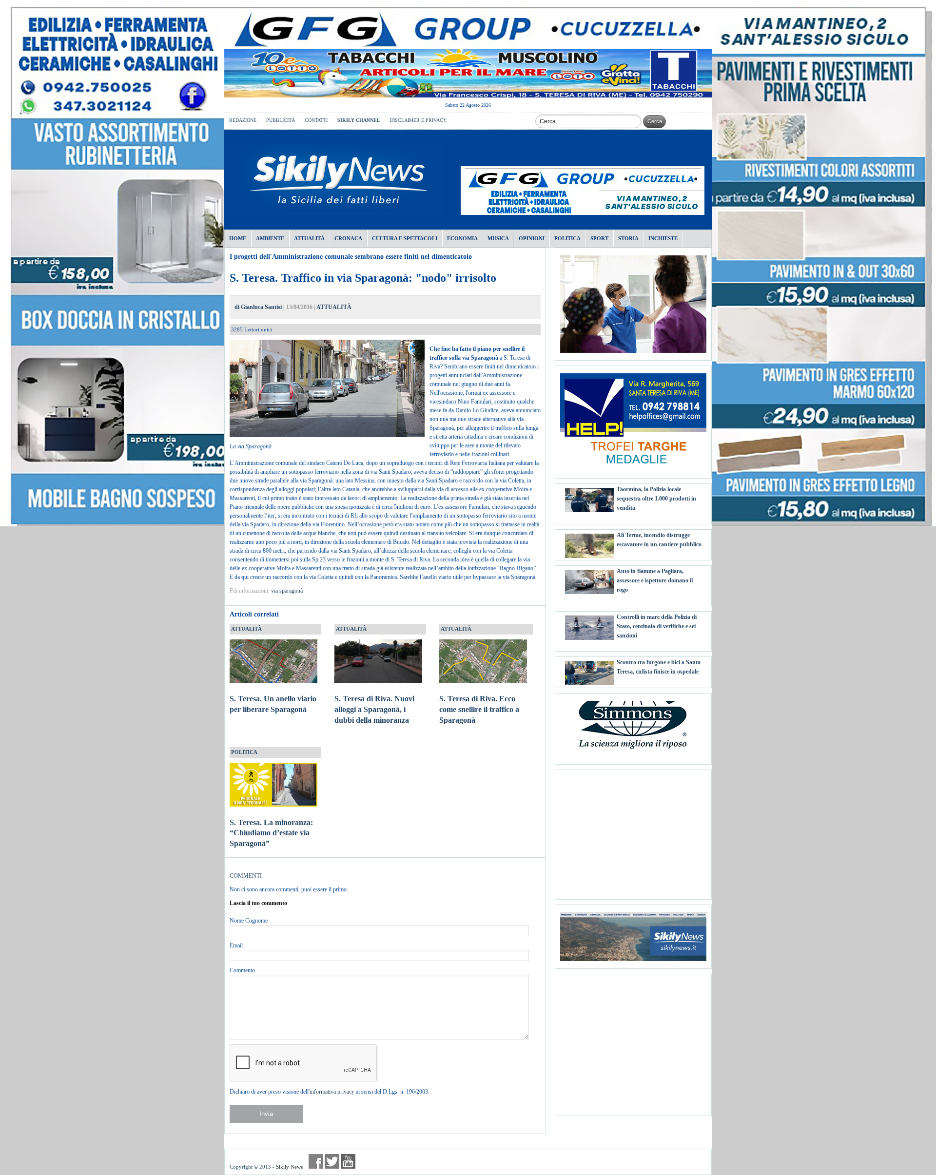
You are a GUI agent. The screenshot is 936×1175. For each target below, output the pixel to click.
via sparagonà (287, 590)
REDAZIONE (242, 120)
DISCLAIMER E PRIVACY (418, 120)
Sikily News (289, 1167)
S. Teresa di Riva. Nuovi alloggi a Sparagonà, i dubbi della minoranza (374, 709)
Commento (242, 970)
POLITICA (244, 752)
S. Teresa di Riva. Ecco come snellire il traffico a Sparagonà (479, 709)
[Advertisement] (633, 831)
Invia (266, 1113)
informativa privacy (332, 1091)
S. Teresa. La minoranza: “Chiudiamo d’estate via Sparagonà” (271, 833)
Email (236, 945)
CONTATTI (316, 120)
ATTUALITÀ (333, 307)
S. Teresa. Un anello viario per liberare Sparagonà (273, 703)
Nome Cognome (249, 920)
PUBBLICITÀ (280, 120)
